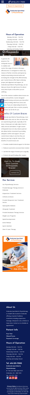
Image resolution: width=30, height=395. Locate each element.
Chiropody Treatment (8, 209)
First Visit (9, 334)
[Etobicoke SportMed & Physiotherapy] (14, 11)
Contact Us (15, 172)
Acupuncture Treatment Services (11, 193)
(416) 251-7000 (18, 1)
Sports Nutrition (7, 226)
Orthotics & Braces (8, 197)
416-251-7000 (16, 363)
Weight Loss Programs (9, 216)
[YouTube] (10, 378)
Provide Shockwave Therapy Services (13, 212)
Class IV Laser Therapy (9, 229)
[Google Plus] (13, 378)
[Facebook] (7, 378)
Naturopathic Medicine (8, 206)
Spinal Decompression (8, 219)
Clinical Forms (10, 336)
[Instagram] (16, 378)
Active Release (6, 222)
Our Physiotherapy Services (10, 184)
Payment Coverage (12, 338)
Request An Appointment (15, 6)
